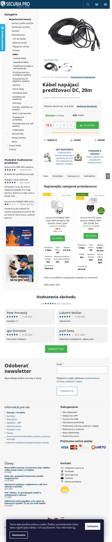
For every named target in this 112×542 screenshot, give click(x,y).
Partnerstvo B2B (70, 419)
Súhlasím (92, 526)
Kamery (15, 31)
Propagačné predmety (18, 118)
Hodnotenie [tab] (89, 176)
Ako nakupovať (70, 412)
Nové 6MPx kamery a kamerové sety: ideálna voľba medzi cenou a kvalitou (27, 469)
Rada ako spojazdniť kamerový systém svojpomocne (24, 477)
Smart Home (15, 145)
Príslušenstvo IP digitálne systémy (21, 80)
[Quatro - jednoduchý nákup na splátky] (19, 236)
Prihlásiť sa (67, 391)
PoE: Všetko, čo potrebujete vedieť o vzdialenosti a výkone (23, 494)
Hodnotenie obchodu (56, 296)
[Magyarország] (62, 518)
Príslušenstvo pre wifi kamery (23, 124)
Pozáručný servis (71, 436)
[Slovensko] (56, 518)
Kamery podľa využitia (22, 23)
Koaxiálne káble (21, 62)
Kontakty (11, 416)
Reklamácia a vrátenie (73, 429)
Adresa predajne (73, 481)
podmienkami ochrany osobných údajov (78, 380)
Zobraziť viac (56, 349)
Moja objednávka (71, 432)
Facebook (69, 471)
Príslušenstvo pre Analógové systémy (22, 73)
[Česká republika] (49, 518)
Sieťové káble (19, 58)
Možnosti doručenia (87, 106)
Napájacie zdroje (21, 46)
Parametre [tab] (58, 176)
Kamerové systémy (21, 27)
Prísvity (16, 50)
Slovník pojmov (14, 426)
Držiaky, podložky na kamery (23, 108)
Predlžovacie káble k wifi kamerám (23, 67)
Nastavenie (18, 535)
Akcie (14, 141)
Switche (16, 85)
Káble (15, 54)
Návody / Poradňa (16, 412)
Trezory (12, 149)
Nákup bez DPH (70, 415)
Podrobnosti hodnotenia (82, 77)
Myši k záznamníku (22, 113)
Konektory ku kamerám (19, 98)
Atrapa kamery (19, 137)
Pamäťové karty (20, 92)
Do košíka (89, 125)
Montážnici (12, 419)
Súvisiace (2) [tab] (73, 176)
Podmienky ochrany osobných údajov (81, 425)
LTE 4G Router (19, 38)
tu (74, 527)
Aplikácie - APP (14, 422)
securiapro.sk (71, 474)
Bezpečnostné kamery (20, 19)
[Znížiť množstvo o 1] (57, 125)
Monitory (17, 103)
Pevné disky (18, 89)
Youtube (69, 478)
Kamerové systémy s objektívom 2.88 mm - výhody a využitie (26, 485)
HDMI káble (18, 130)
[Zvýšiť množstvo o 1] (71, 125)
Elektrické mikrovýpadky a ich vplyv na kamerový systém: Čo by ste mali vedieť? (25, 502)
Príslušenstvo (18, 34)
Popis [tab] (45, 176)
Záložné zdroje (20, 42)
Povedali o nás (14, 429)
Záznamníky (17, 133)
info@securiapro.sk (74, 468)
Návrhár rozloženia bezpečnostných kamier (28, 442)
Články (10, 433)
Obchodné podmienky (73, 422)
